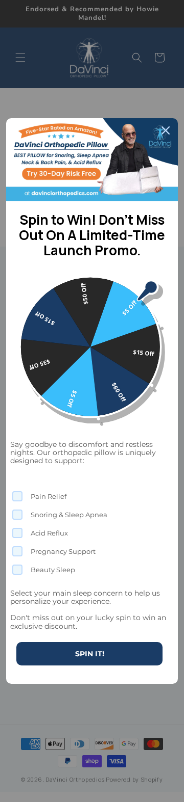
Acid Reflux (49, 533)
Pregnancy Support (63, 551)
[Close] (165, 130)
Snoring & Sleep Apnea (69, 515)
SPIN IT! (89, 653)
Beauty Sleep (53, 570)
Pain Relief (48, 496)
